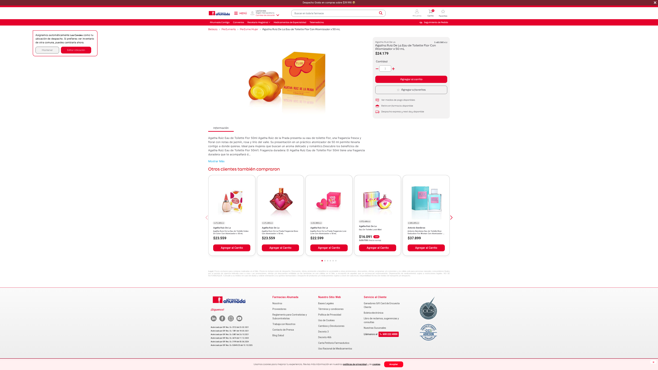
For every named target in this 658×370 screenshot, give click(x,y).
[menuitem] (434, 22)
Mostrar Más (216, 161)
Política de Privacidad (329, 314)
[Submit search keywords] (381, 13)
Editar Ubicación (76, 49)
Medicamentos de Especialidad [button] (290, 22)
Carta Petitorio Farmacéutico (333, 343)
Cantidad (381, 61)
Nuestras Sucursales (375, 327)
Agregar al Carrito (232, 247)
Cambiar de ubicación (265, 15)
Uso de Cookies (326, 320)
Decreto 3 (323, 331)
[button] (417, 13)
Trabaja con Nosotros (283, 324)
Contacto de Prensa (283, 329)
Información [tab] (221, 128)
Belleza (212, 29)
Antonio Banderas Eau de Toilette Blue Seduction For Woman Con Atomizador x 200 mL (426, 233)
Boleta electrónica (373, 312)
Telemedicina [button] (317, 22)
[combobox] (338, 13)
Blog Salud (278, 335)
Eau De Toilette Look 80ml (370, 230)
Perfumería (229, 29)
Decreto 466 (324, 337)
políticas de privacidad (355, 364)
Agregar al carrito (411, 79)
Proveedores (279, 309)
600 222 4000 (390, 334)
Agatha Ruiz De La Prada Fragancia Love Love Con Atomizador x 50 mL (328, 232)
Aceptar (393, 364)
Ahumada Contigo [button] (220, 22)
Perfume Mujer (249, 29)
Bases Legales (326, 303)
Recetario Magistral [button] (257, 22)
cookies (376, 364)
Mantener (47, 49)
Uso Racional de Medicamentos (335, 348)
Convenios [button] (238, 22)
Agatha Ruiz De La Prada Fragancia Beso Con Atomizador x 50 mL (280, 232)
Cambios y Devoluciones (331, 326)
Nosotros (277, 303)
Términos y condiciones (331, 309)
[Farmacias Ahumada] (219, 13)
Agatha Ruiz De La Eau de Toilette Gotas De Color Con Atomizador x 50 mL (230, 232)
